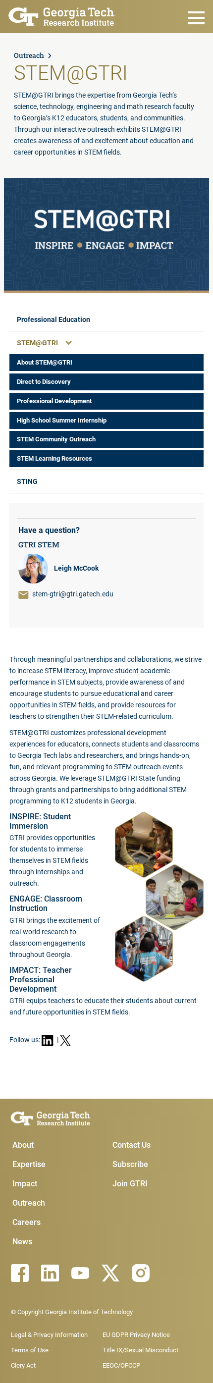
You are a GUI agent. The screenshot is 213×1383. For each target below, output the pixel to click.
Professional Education (53, 319)
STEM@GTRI (37, 343)
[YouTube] (80, 1273)
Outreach (29, 55)
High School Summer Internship (61, 420)
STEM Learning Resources (54, 458)
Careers (26, 1222)
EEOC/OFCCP (121, 1365)
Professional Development (54, 401)
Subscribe (130, 1164)
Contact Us (131, 1145)
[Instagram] (141, 1273)
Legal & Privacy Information (49, 1334)
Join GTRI (130, 1183)
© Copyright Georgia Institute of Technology (72, 1312)
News (22, 1241)
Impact (24, 1183)
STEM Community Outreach (56, 439)
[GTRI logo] (62, 15)
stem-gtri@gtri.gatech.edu (72, 594)
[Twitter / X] (110, 1273)
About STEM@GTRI (44, 362)
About (23, 1145)
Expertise (29, 1164)
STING (27, 481)
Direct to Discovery (44, 381)
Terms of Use (30, 1350)
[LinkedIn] (50, 1273)
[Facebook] (20, 1273)
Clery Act (23, 1365)
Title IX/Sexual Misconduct (140, 1350)
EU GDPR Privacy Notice (136, 1334)
